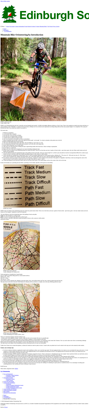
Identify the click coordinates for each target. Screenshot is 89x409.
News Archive (56, 26)
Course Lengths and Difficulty (10, 389)
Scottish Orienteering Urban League (14, 387)
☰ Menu (3, 26)
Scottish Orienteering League (12, 386)
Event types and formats (8, 381)
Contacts (17, 26)
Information (21, 26)
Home (7, 26)
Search (51, 26)
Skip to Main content (5, 1)
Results (29, 26)
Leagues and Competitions (9, 382)
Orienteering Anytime (8, 377)
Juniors (37, 26)
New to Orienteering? (8, 374)
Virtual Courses (9, 380)
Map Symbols (6, 391)
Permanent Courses (10, 379)
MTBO (16, 368)
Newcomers (12, 26)
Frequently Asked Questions (12, 375)
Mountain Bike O (43, 26)
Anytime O (33, 26)
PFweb (6, 407)
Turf (49, 26)
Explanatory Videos (10, 376)
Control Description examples (9, 390)
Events (25, 26)
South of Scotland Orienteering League (14, 385)
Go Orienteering (7, 31)
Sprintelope (8, 384)
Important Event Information (9, 392)
